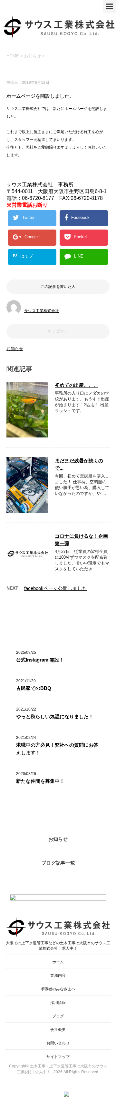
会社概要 (58, 1029)
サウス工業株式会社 (41, 311)
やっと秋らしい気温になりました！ (54, 716)
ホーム (58, 962)
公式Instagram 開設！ (40, 659)
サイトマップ (58, 1057)
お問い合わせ (58, 1043)
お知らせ (14, 348)
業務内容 (58, 975)
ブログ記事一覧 (58, 863)
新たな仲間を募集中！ (40, 781)
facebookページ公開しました (55, 588)
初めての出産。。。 (76, 385)
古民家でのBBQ (33, 688)
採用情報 (58, 1002)
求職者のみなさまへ (58, 989)
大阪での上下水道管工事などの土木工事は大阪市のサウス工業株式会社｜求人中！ (58, 946)
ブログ (58, 1016)
